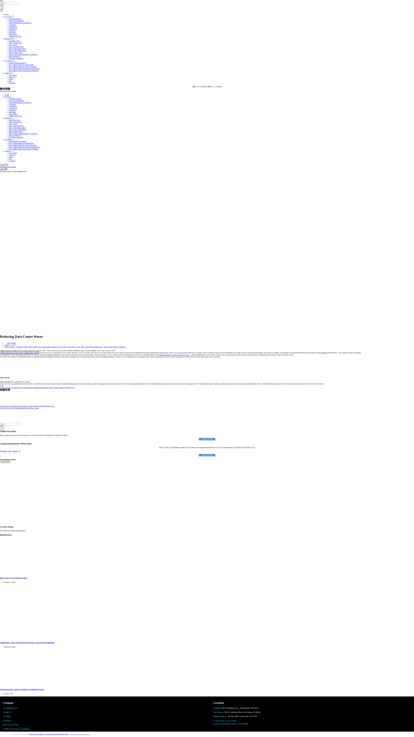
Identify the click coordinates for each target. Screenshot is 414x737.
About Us (12, 155)
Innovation (12, 112)
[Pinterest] (6, 390)
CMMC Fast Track (15, 116)
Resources (7, 118)
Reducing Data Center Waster (52, 388)
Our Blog (7, 716)
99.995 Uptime (9, 347)
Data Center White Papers (17, 130)
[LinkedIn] (6, 89)
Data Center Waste (24, 388)
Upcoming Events (10, 708)
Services (7, 97)
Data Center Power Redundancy (92, 347)
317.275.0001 (242, 724)
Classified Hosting (15, 99)
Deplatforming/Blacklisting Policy (57, 734)
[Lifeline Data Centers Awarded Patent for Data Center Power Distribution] (41, 638)
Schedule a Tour (14, 120)
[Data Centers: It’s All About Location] (41, 574)
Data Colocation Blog (16, 126)
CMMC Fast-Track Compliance (16, 729)
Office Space (13, 114)
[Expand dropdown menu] (12, 97)
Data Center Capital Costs (32, 347)
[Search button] (2, 427)
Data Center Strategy (111, 347)
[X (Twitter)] (1, 89)
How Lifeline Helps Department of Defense (23, 149)
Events (6, 95)
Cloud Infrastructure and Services (20, 103)
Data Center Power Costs (71, 347)
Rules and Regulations (36, 734)
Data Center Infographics (17, 128)
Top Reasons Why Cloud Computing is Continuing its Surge (22, 689)
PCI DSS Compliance (16, 137)
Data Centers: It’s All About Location (13, 578)
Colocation (12, 104)
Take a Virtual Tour (15, 122)
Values (11, 157)
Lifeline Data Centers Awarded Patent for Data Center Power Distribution (27, 643)
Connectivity (13, 108)
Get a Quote (13, 124)
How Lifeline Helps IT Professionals (21, 143)
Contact (7, 151)
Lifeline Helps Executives (17, 141)
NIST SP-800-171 (15, 136)
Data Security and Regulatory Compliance (23, 134)
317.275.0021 (231, 721)
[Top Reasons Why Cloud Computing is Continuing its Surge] (41, 685)
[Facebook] (4, 89)
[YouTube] (9, 89)
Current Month (5, 462)
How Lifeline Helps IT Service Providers (23, 145)
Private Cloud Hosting (16, 101)
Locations (12, 161)
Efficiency (122, 347)
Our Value (7, 139)
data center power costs (8, 388)
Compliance (13, 106)
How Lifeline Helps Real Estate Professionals (24, 147)
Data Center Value (10, 725)
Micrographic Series (15, 132)
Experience (12, 110)
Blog (10, 159)
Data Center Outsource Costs (52, 347)
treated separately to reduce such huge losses (174, 355)
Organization (36, 388)
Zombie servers (69, 388)
